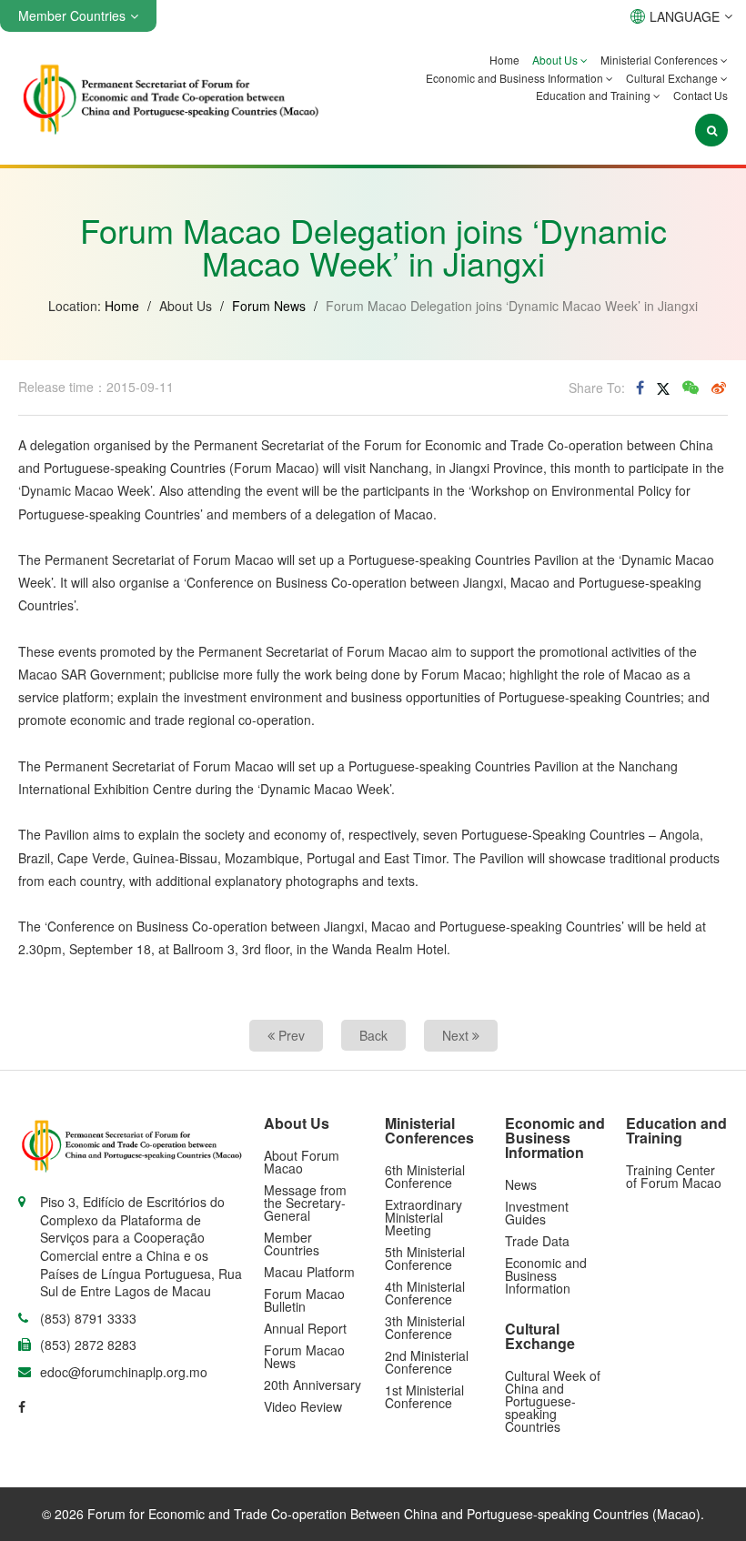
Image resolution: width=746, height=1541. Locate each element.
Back (373, 1035)
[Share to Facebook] (640, 387)
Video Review (303, 1406)
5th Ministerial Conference (425, 1258)
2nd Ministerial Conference (427, 1361)
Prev (290, 1035)
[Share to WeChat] (690, 387)
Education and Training (594, 95)
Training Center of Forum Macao (673, 1176)
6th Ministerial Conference (425, 1176)
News (521, 1184)
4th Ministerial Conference (425, 1292)
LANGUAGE (685, 16)
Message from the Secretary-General (305, 1202)
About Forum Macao (301, 1161)
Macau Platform (309, 1272)
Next (457, 1035)
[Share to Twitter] (663, 387)
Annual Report (305, 1328)
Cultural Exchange (673, 78)
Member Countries (291, 1243)
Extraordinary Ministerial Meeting (423, 1217)
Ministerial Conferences (660, 59)
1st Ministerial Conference (424, 1396)
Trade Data (537, 1241)
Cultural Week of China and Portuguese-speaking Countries (552, 1400)
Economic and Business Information (516, 78)
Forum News (269, 306)
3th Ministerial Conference (425, 1327)
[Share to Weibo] (719, 387)
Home (504, 59)
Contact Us (700, 95)
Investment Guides (537, 1212)
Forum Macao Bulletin (304, 1299)
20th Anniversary (312, 1384)
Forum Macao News (304, 1356)
